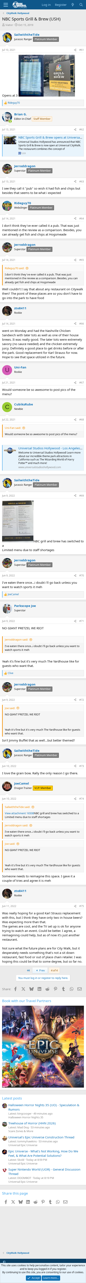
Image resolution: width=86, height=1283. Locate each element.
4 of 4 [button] (54, 970)
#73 (81, 766)
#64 (81, 218)
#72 (81, 700)
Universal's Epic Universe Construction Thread (41, 1137)
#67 (81, 382)
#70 (81, 575)
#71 (81, 621)
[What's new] (73, 5)
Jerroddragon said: (16, 639)
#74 (81, 798)
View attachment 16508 (19, 813)
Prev (42, 970)
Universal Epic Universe (22, 1145)
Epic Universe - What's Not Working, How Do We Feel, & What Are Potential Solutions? (43, 1153)
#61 (81, 50)
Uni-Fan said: (13, 428)
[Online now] (10, 121)
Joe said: (10, 708)
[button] (4, 1262)
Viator (9, 25)
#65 (81, 260)
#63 (81, 181)
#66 (81, 323)
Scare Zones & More (20, 1131)
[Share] (75, 50)
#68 (81, 419)
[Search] (81, 5)
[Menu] (6, 5)
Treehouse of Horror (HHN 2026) (32, 1123)
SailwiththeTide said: (17, 807)
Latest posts (12, 1098)
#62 (81, 129)
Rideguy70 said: (14, 268)
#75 (81, 906)
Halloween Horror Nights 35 (25, 1117)
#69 (81, 495)
